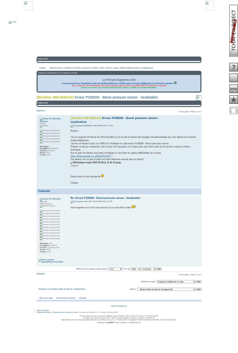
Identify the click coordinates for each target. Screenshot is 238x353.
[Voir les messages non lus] (233, 78)
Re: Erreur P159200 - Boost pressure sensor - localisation (105, 197)
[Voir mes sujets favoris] (233, 110)
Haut (199, 186)
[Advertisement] (119, 333)
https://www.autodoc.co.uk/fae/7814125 (90, 156)
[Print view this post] (195, 185)
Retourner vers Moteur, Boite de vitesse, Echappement (62, 289)
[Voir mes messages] (233, 99)
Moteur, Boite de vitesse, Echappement (136, 68)
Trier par (127, 269)
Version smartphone (119, 306)
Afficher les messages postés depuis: (92, 269)
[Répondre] (174, 198)
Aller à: (133, 289)
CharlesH (88, 125)
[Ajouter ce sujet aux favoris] (198, 99)
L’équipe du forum (44, 312)
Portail (42, 68)
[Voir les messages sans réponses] (233, 67)
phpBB (110, 322)
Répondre (41, 111)
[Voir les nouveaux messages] (233, 89)
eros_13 (87, 201)
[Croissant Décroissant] (152, 269)
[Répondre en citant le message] (174, 117)
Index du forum (56, 68)
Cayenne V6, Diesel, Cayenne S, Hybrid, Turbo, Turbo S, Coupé (91, 68)
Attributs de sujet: (148, 281)
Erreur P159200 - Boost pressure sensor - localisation (116, 97)
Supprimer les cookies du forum (65, 312)
